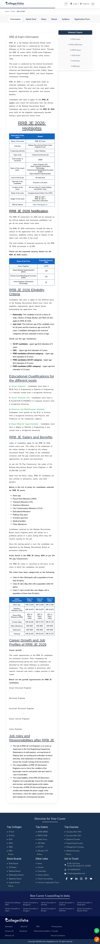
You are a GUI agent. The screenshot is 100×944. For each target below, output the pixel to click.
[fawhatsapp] (96, 930)
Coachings (42, 871)
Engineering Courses (74, 843)
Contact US (9, 931)
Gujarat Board (14, 882)
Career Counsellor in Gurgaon (30, 910)
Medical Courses (72, 851)
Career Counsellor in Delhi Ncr (66, 910)
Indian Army (42, 839)
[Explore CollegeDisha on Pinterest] (86, 878)
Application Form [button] (82, 19)
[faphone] (97, 939)
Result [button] (54, 19)
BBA (10, 851)
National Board (14, 871)
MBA (11, 847)
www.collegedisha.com (49, 941)
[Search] (66, 4)
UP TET (40, 847)
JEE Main (41, 843)
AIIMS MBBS (43, 832)
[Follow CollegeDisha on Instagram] (81, 878)
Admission (9, 926)
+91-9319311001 (73, 870)
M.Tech (12, 836)
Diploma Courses (73, 839)
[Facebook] (66, 878)
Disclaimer (23, 931)
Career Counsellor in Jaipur (12, 910)
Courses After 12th (73, 836)
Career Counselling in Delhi (13, 904)
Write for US (9, 936)
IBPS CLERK (42, 836)
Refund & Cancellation (42, 931)
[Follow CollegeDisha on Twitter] (71, 878)
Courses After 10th (73, 832)
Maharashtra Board (16, 875)
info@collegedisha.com (76, 873)
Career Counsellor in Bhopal (48, 910)
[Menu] (93, 4)
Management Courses (75, 847)
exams (13, 11)
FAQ (37, 926)
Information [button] (15, 19)
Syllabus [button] (65, 19)
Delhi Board (13, 863)
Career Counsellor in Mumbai (48, 904)
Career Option (43, 875)
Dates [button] (43, 19)
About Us (23, 926)
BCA (11, 839)
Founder (55, 931)
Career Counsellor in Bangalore (30, 904)
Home (7, 11)
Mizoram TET (43, 851)
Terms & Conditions (57, 936)
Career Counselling (45, 879)
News (40, 863)
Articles (40, 867)
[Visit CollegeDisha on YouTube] (91, 878)
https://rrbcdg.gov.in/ (40, 205)
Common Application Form (48, 882)
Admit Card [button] (31, 19)
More (10, 854)
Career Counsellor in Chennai (66, 904)
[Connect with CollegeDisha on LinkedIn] (76, 878)
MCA (11, 843)
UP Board (12, 867)
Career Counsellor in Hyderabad (84, 904)
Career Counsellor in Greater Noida (84, 910)
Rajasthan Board (15, 879)
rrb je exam (21, 11)
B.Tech (11, 832)
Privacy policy (57, 926)
